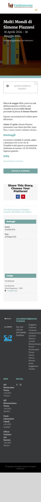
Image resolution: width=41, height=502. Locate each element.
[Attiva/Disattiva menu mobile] (36, 10)
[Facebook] (17, 385)
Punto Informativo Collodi (8, 419)
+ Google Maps (12, 291)
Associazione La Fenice (13, 161)
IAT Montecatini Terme (8, 387)
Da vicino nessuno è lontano (17, 209)
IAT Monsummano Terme (10, 403)
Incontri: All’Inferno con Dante (16, 212)
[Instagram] (20, 385)
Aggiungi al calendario (20, 171)
